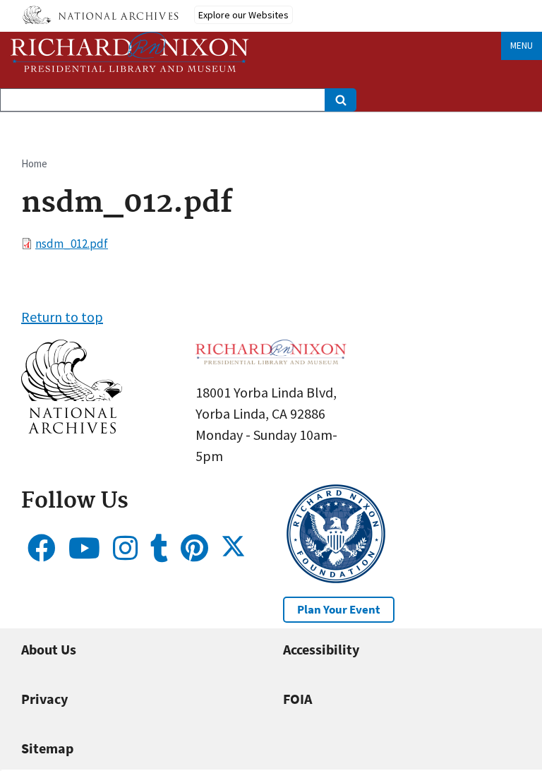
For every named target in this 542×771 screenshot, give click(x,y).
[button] (71, 428)
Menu (521, 46)
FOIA (297, 698)
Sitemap (47, 748)
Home (34, 163)
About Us (48, 649)
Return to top (62, 316)
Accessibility (321, 649)
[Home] (130, 52)
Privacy (44, 698)
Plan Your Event (338, 609)
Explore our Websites (243, 14)
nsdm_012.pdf (71, 243)
